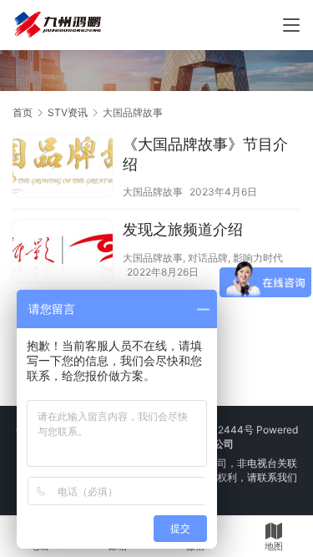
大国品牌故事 (153, 191)
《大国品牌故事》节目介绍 (205, 154)
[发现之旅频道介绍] (63, 253)
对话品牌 (208, 257)
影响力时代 (258, 257)
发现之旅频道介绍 (183, 229)
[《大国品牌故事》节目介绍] (63, 167)
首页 (23, 112)
